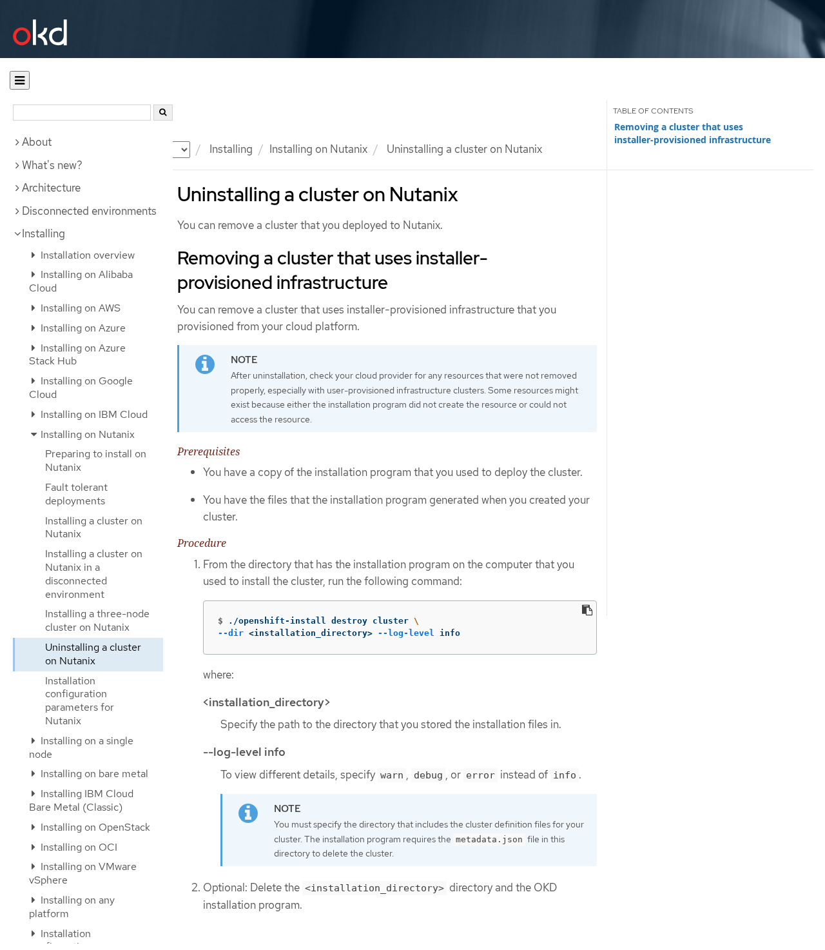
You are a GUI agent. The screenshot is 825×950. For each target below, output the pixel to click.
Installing (43, 233)
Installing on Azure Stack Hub (77, 354)
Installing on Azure (82, 328)
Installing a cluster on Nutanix (93, 527)
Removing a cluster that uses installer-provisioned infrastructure (692, 133)
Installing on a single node (81, 747)
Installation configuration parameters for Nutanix (79, 700)
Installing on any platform (72, 906)
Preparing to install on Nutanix (95, 460)
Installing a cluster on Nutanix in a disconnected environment (93, 573)
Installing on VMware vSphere (83, 873)
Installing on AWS (79, 308)
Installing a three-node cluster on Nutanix (97, 620)
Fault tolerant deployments (76, 494)
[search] (163, 112)
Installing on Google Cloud (81, 387)
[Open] (20, 80)
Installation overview (86, 255)
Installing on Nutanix (318, 149)
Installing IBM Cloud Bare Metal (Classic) (81, 800)
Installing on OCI (77, 847)
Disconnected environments (89, 211)
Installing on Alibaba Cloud (81, 281)
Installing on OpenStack (94, 827)
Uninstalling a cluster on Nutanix (93, 654)
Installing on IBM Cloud (93, 414)
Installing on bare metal (93, 773)
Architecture (51, 188)
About (37, 142)
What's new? (52, 165)
